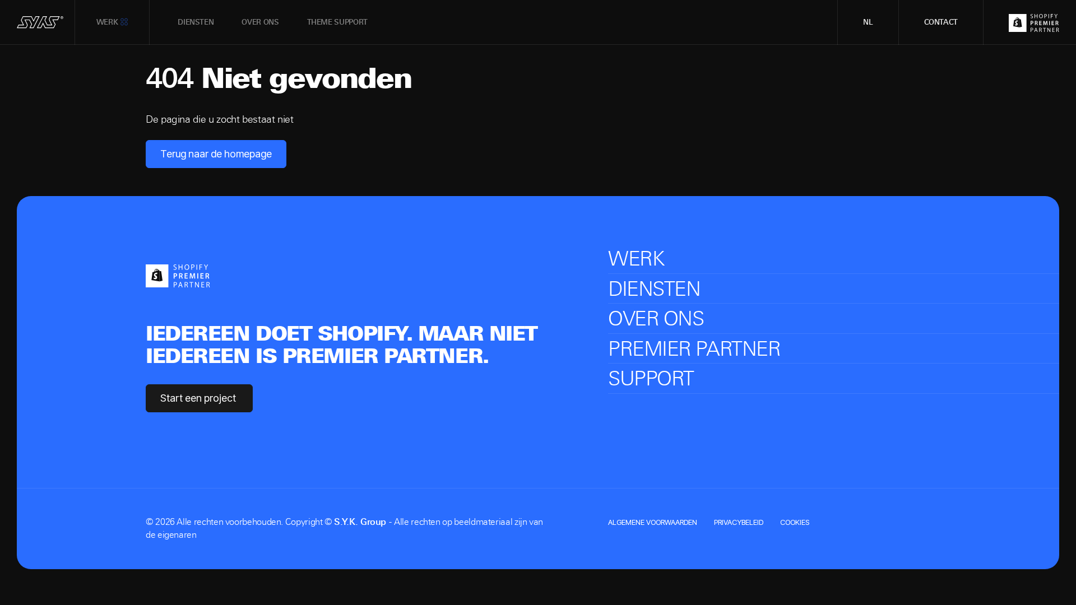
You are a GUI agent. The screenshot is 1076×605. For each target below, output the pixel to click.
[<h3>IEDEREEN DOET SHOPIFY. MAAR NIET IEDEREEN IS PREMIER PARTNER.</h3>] (178, 275)
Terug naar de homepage (216, 154)
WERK (636, 258)
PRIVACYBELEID (738, 522)
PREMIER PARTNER (694, 349)
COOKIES (794, 522)
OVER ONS (655, 318)
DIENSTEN (654, 289)
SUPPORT (651, 378)
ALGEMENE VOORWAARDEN (652, 522)
